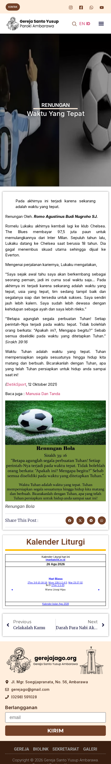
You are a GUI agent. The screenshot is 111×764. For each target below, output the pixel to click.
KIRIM (55, 731)
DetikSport (16, 384)
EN (82, 23)
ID (88, 23)
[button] (101, 23)
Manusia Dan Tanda (43, 393)
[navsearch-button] (74, 24)
